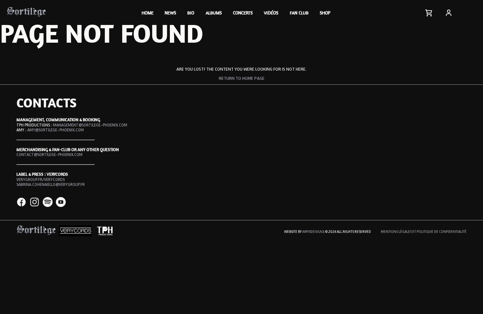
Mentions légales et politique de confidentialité (424, 232)
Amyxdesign (312, 232)
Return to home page (241, 78)
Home (147, 12)
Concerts (243, 12)
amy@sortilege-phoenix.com (55, 130)
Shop (325, 12)
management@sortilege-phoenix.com (90, 125)
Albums (214, 12)
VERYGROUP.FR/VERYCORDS (40, 179)
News (170, 12)
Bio (190, 12)
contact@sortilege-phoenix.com (49, 154)
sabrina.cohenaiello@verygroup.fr (50, 184)
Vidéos (271, 12)
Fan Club (299, 12)
